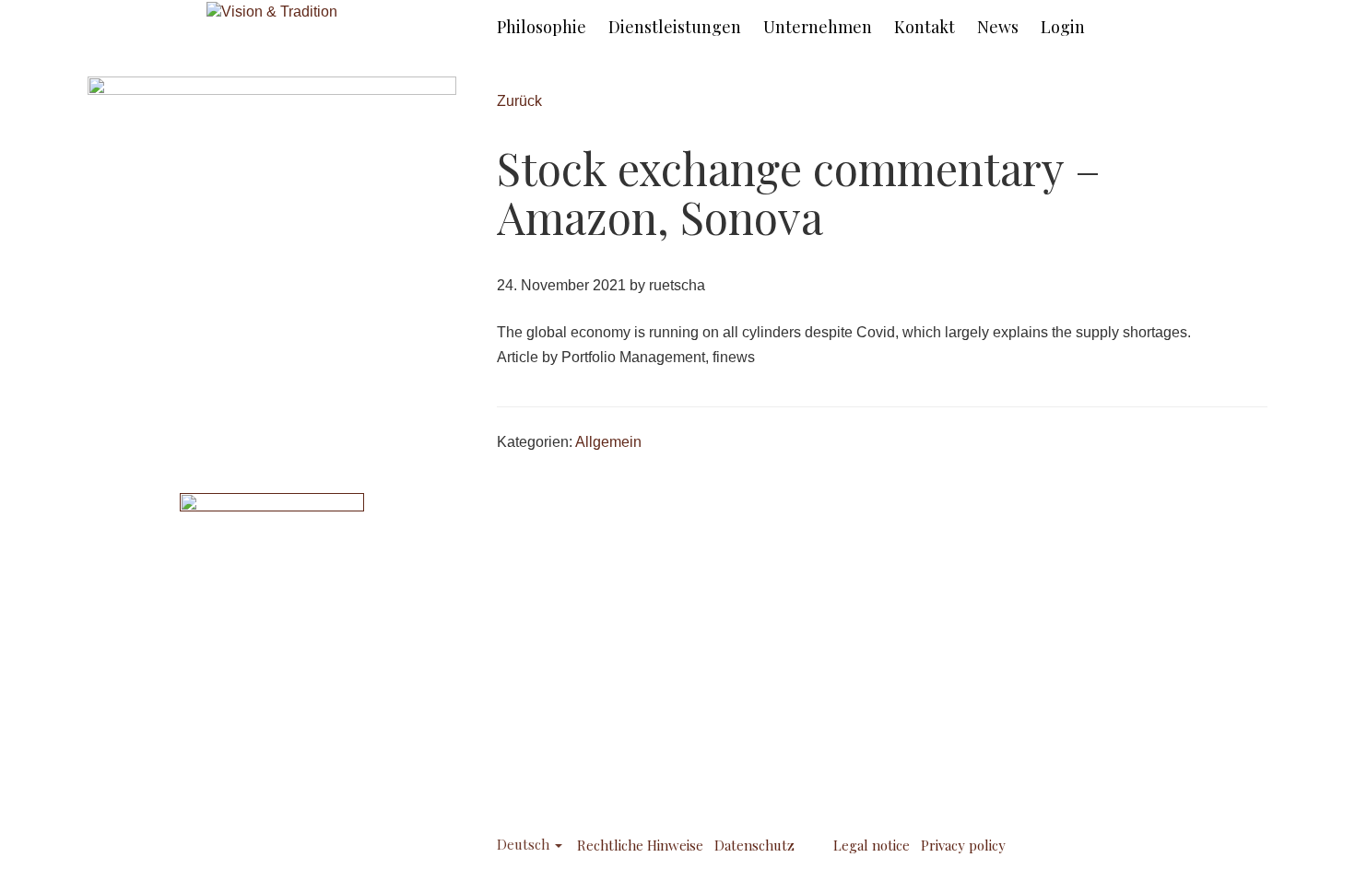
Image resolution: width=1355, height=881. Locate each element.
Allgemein (608, 442)
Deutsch (525, 845)
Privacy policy (963, 845)
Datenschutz (754, 845)
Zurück (519, 101)
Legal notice (871, 845)
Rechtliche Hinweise (640, 845)
